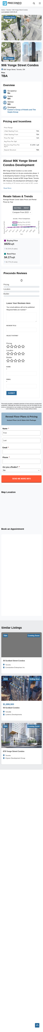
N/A (37, 138)
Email (8, 379)
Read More (7, 188)
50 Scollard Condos (11, 708)
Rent (26, 208)
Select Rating (12, 335)
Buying (17, 208)
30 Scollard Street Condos (14, 661)
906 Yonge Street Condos (20, 10)
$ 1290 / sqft (34, 145)
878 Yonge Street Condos (13, 751)
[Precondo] (12, 3)
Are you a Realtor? (11, 467)
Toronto (8, 10)
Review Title (11, 325)
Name (8, 367)
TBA (37, 134)
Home (3, 10)
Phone (6, 457)
